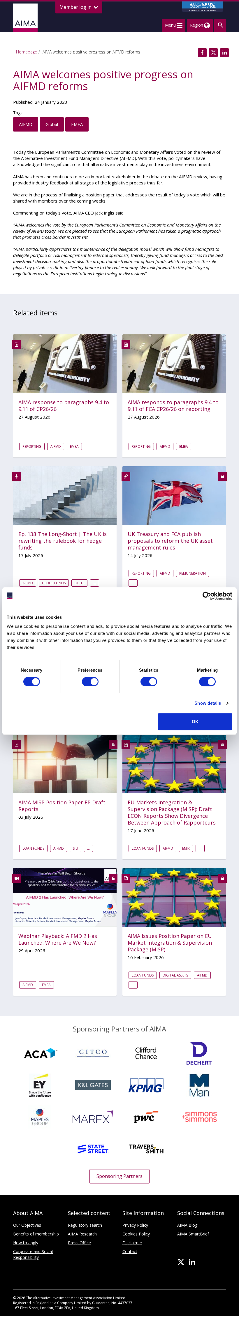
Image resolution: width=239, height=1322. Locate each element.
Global (51, 124)
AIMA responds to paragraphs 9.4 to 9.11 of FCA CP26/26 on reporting (173, 405)
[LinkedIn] (192, 1262)
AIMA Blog (187, 1225)
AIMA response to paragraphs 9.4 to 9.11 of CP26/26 (63, 405)
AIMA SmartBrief (193, 1234)
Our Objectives (27, 1225)
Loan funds (33, 848)
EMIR (186, 848)
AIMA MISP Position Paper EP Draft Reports (62, 806)
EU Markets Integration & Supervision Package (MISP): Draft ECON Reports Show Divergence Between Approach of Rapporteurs (172, 812)
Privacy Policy (135, 1225)
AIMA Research (82, 1234)
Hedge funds (54, 582)
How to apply (25, 1242)
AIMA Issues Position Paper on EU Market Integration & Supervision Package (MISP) (170, 943)
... (94, 582)
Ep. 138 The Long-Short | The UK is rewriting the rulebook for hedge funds (62, 541)
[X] (180, 1262)
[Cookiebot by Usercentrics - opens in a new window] (206, 596)
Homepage (26, 52)
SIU (75, 848)
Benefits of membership (36, 1234)
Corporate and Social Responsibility (33, 1254)
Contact (129, 1251)
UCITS (79, 582)
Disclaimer (132, 1242)
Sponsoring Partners (119, 1176)
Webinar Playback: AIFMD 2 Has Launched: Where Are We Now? (57, 939)
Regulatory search (85, 1225)
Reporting (31, 446)
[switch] (90, 681)
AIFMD (25, 124)
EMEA (77, 124)
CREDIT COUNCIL (202, 6)
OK (195, 721)
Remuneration (192, 573)
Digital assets (175, 975)
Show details (207, 703)
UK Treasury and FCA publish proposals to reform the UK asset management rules (170, 541)
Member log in (76, 7)
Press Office (79, 1242)
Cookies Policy (136, 1234)
